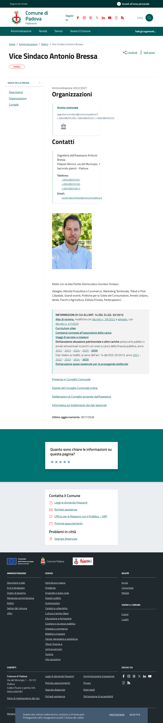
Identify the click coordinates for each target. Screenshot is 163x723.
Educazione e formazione (58, 618)
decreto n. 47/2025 (67, 324)
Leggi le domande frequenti (59, 676)
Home (12, 44)
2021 (136, 355)
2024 (76, 350)
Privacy (87, 683)
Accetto (135, 715)
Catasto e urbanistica (56, 608)
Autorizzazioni (52, 603)
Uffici (9, 613)
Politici (44, 44)
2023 (67, 350)
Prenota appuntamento (57, 683)
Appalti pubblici (53, 598)
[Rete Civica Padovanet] (84, 561)
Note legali (89, 690)
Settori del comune (17, 608)
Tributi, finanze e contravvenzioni (53, 646)
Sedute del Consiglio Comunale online (75, 388)
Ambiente (50, 588)
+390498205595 (71, 184)
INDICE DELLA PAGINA (18, 82)
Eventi (125, 614)
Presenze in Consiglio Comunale (71, 379)
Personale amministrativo (20, 598)
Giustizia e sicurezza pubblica (60, 623)
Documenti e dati (16, 583)
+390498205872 (71, 188)
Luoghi (125, 619)
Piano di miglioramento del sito (23, 698)
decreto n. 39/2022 (103, 319)
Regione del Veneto (19, 3)
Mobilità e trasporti (55, 634)
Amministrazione (28, 44)
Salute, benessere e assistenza (61, 639)
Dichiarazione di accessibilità (98, 696)
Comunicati (127, 588)
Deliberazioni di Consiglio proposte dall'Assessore (81, 396)
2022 (59, 350)
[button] (149, 18)
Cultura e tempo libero (57, 613)
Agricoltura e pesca (55, 583)
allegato (122, 319)
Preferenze (117, 715)
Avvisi (125, 583)
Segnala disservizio (55, 690)
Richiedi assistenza (55, 696)
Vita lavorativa (52, 659)
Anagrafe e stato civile (57, 593)
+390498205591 (71, 180)
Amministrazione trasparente (98, 676)
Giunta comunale (67, 108)
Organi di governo (16, 593)
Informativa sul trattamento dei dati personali (79, 405)
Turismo (49, 654)
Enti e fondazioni (16, 588)
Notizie (125, 593)
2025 (85, 350)
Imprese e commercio (56, 629)
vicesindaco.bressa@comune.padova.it (82, 198)
